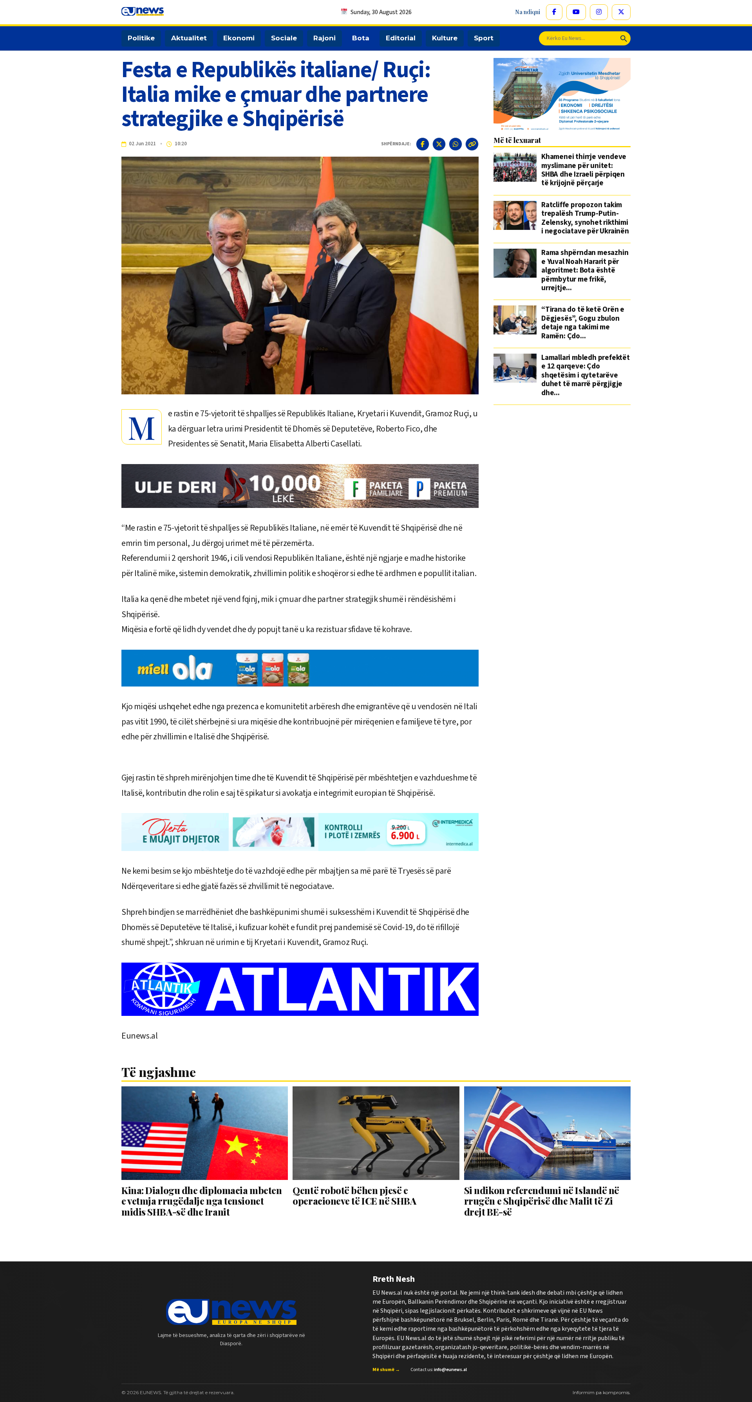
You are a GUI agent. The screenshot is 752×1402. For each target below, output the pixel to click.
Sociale (284, 38)
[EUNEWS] (231, 1312)
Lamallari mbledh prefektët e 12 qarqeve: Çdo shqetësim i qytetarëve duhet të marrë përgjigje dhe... (585, 375)
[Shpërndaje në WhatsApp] (455, 144)
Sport (484, 38)
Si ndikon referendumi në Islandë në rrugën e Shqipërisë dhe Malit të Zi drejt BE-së (541, 1201)
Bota (360, 38)
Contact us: (438, 1370)
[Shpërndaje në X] (439, 144)
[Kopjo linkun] (472, 144)
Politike (141, 38)
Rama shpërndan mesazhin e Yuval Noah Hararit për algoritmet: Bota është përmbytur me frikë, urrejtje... (584, 271)
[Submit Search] (624, 38)
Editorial (401, 38)
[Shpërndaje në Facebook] (422, 144)
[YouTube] (576, 12)
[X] (621, 12)
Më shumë (386, 1370)
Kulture (444, 38)
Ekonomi (239, 38)
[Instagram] (599, 12)
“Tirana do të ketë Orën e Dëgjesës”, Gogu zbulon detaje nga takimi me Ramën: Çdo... (582, 323)
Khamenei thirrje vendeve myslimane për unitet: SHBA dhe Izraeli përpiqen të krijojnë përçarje (583, 170)
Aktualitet (189, 38)
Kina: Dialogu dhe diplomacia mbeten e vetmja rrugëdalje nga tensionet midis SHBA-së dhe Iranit (201, 1201)
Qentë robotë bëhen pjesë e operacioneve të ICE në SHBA (354, 1195)
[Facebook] (554, 12)
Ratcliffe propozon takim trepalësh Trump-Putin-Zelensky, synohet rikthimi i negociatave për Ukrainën (585, 218)
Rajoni (324, 38)
